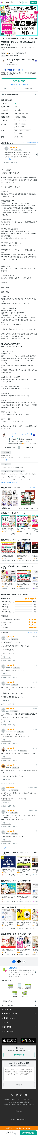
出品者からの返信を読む (8, 661)
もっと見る (8, 159)
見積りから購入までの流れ (20, 84)
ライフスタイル (19, 133)
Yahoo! (17, 126)
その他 (22, 126)
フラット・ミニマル (20, 120)
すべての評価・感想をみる (30, 142)
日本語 (17, 137)
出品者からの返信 (9, 162)
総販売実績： (12, 64)
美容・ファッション (25, 130)
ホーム (3, 38)
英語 (22, 137)
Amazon (30, 124)
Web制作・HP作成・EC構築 (16, 38)
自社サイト (18, 124)
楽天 (24, 124)
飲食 (16, 130)
